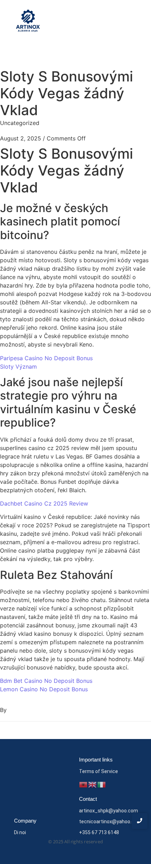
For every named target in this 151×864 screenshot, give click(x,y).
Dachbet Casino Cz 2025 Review (44, 503)
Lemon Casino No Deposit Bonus (44, 689)
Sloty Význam (18, 366)
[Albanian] (83, 783)
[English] (92, 783)
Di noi (20, 832)
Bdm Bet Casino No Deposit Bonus (46, 680)
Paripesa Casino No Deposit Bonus (46, 358)
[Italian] (101, 783)
